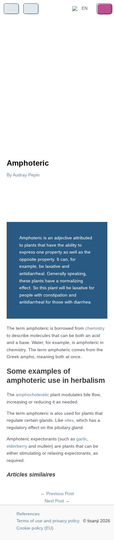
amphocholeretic (32, 394)
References (28, 514)
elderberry (17, 446)
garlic (81, 439)
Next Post (57, 501)
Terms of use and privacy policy (47, 521)
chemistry (94, 328)
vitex (69, 420)
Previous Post (57, 493)
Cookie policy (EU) (35, 528)
